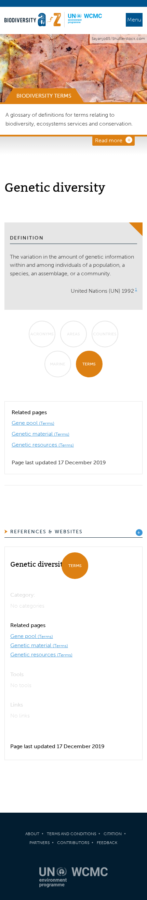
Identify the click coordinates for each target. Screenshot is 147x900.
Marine (57, 364)
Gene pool (33, 423)
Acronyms (42, 334)
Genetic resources (43, 444)
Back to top (135, 777)
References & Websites (46, 532)
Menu (134, 19)
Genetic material (40, 434)
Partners (39, 842)
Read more (108, 140)
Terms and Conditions (71, 833)
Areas (73, 334)
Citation (113, 833)
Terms (89, 364)
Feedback (107, 842)
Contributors (73, 842)
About (32, 833)
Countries (105, 334)
